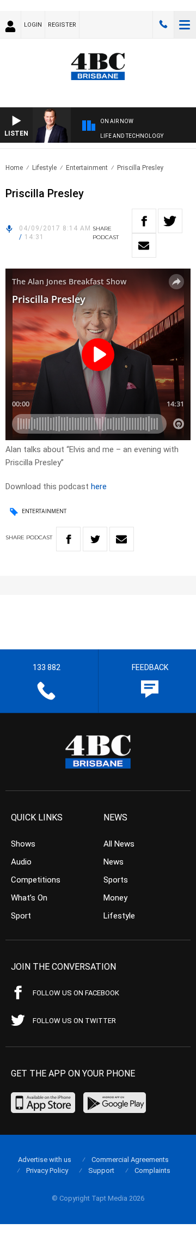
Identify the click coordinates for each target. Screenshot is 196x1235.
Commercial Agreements (130, 1159)
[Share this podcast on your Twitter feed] (170, 221)
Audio (21, 862)
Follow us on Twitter (74, 1021)
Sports (115, 880)
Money (115, 898)
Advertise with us (44, 1159)
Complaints (152, 1170)
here (99, 486)
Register (62, 24)
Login (33, 24)
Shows (23, 844)
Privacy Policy (47, 1170)
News (113, 862)
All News (118, 844)
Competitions (35, 880)
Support (101, 1170)
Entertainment (87, 168)
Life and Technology (131, 136)
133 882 (163, 24)
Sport (21, 916)
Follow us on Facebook (76, 993)
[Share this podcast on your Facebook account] (144, 221)
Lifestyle (44, 168)
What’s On (29, 898)
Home (14, 168)
